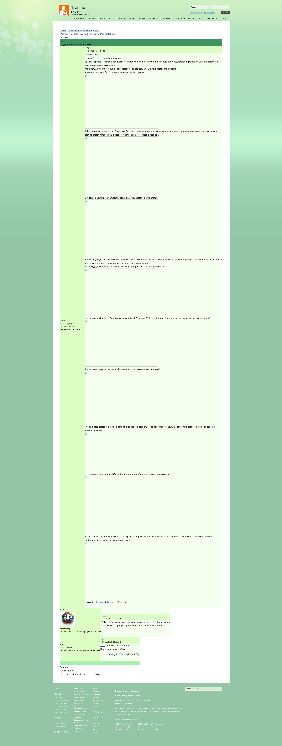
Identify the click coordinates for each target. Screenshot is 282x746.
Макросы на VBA (61, 712)
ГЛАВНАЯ (58, 688)
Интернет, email (80, 711)
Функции (77, 728)
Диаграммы (78, 700)
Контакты (211, 18)
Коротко (96, 691)
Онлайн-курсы (185, 18)
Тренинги (167, 18)
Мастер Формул (61, 703)
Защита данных (80, 708)
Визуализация (60, 709)
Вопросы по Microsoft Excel (101, 33)
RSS (62, 40)
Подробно (96, 695)
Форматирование (80, 725)
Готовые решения (61, 721)
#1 (88, 48)
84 (73, 326)
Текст (76, 723)
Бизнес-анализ (79, 691)
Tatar (62, 320)
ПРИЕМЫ (77, 688)
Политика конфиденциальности (127, 696)
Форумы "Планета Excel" (72, 33)
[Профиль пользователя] (67, 625)
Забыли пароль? (209, 13)
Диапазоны (78, 703)
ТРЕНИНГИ (59, 694)
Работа (95, 729)
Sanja (63, 609)
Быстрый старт (60, 697)
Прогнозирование (61, 706)
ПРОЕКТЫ (97, 712)
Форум (122, 18)
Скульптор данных (62, 727)
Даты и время (79, 697)
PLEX (131, 18)
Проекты (153, 18)
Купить (96, 706)
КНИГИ (57, 717)
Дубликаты (78, 706)
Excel (95, 726)
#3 (103, 639)
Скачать (96, 703)
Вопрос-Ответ (98, 700)
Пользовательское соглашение (127, 691)
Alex (62, 644)
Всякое (76, 731)
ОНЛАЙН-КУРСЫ (100, 717)
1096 (74, 650)
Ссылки (225, 18)
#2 (104, 615)
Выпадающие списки (82, 694)
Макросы (77, 717)
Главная (79, 18)
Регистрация (194, 13)
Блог (199, 18)
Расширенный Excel (62, 700)
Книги (141, 18)
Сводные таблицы (81, 720)
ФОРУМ (96, 723)
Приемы (91, 18)
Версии (96, 697)
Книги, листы (79, 714)
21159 (75, 631)
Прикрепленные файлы (112, 648)
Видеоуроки (107, 18)
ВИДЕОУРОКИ (61, 732)
